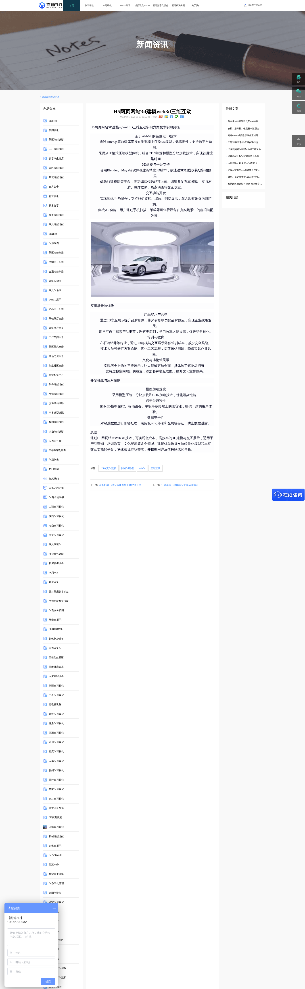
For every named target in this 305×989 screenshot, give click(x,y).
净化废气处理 (56, 553)
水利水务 (54, 572)
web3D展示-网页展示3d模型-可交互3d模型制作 (250, 163)
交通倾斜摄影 (56, 403)
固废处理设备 (56, 676)
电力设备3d (55, 648)
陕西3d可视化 (56, 516)
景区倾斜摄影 (56, 139)
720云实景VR (56, 488)
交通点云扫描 (56, 271)
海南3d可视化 (56, 525)
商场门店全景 (56, 356)
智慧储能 (54, 478)
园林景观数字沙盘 (59, 591)
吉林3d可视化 (56, 798)
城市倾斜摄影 (56, 215)
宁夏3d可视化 (56, 695)
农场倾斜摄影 (56, 431)
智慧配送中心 (56, 375)
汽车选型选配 (56, 412)
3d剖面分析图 (56, 610)
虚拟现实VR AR (142, 5)
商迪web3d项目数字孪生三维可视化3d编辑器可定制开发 (255, 135)
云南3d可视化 (56, 760)
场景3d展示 (55, 619)
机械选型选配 (56, 836)
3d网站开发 (55, 441)
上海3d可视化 (56, 826)
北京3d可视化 (56, 535)
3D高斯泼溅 (55, 817)
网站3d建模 (127, 468)
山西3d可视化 (56, 506)
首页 (71, 5)
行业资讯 (54, 196)
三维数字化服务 (160, 5)
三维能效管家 (56, 657)
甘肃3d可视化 (56, 723)
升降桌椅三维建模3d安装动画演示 (179, 485)
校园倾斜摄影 (56, 422)
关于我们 (196, 5)
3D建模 (53, 233)
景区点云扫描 (56, 252)
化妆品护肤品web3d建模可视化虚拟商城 (247, 170)
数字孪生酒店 (56, 158)
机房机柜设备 (56, 563)
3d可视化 (107, 5)
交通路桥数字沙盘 (59, 600)
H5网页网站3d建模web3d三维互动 (244, 149)
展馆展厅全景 (56, 318)
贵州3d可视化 (56, 770)
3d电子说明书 (56, 497)
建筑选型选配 (56, 177)
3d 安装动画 (55, 855)
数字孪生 (89, 5)
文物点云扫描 (56, 262)
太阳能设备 (55, 892)
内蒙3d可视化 (56, 789)
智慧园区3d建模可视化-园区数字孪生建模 (248, 184)
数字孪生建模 (56, 873)
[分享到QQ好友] (171, 116)
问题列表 (54, 459)
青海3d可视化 (56, 713)
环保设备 (54, 582)
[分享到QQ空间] (166, 116)
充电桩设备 (55, 704)
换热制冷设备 (56, 638)
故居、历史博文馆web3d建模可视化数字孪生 (250, 177)
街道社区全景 (56, 365)
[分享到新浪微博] (161, 116)
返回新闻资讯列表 (51, 97)
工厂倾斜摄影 (56, 149)
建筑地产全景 (56, 328)
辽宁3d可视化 (56, 902)
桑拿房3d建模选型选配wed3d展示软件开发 (248, 121)
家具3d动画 (55, 290)
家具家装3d (55, 544)
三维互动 (155, 468)
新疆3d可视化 (56, 685)
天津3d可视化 (56, 779)
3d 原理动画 (55, 986)
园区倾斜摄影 (56, 168)
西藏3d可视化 (56, 732)
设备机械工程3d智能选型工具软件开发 (120, 485)
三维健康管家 (56, 666)
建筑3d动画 (55, 281)
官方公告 (54, 186)
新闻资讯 (54, 130)
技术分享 (54, 205)
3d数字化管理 (56, 883)
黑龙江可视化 (56, 808)
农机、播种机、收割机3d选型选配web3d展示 (250, 128)
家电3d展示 (55, 845)
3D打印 (53, 120)
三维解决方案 (178, 5)
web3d (142, 468)
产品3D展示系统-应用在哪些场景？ (245, 142)
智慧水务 (54, 864)
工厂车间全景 (56, 337)
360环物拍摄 (56, 629)
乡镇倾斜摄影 (56, 393)
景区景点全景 (56, 346)
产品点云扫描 (56, 309)
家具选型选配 (56, 224)
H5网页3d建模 (108, 468)
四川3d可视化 (56, 742)
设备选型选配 (56, 384)
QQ (298, 82)
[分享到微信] (177, 116)
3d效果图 (54, 243)
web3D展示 (125, 5)
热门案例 (54, 469)
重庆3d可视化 (56, 751)
